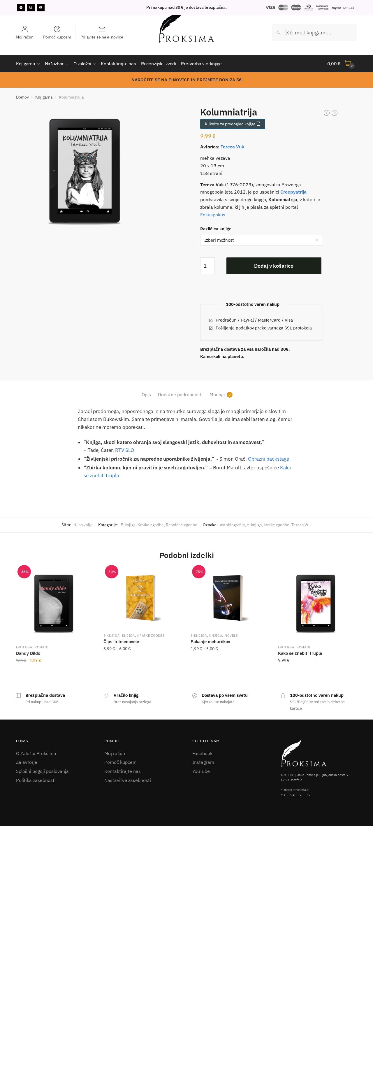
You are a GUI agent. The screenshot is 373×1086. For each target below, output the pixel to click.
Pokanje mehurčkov (210, 641)
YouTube (201, 771)
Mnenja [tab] (217, 394)
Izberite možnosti (55, 673)
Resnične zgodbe (181, 524)
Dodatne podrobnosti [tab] (180, 394)
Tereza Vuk (232, 147)
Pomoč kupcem (120, 762)
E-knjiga (128, 524)
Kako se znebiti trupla (300, 653)
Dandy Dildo (28, 653)
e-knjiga (254, 524)
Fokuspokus (212, 214)
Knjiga (128, 636)
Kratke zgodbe (151, 524)
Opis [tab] (146, 394)
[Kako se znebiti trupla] (317, 604)
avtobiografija (232, 524)
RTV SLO (124, 450)
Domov (22, 97)
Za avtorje (26, 762)
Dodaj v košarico (273, 265)
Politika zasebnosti (36, 780)
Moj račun (114, 753)
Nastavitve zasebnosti (127, 780)
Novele (231, 636)
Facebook (202, 753)
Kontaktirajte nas (122, 771)
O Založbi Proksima (36, 753)
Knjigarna (43, 97)
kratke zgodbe (276, 524)
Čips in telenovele (121, 641)
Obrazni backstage (268, 459)
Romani (41, 647)
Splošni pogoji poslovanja (42, 771)
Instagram (203, 762)
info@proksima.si (296, 790)
